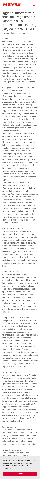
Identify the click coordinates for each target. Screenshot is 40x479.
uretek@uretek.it (14, 421)
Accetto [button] (20, 473)
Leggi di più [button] (8, 468)
